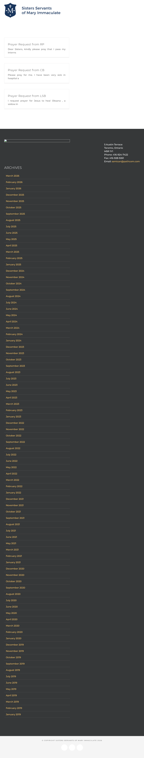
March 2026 (12, 175)
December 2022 (15, 423)
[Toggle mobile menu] (139, 5)
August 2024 (13, 296)
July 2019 (11, 676)
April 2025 (11, 245)
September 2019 (15, 663)
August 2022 (13, 448)
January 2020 (13, 638)
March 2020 (12, 625)
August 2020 (13, 594)
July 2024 (11, 302)
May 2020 (11, 613)
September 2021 (15, 518)
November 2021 (15, 505)
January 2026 (13, 188)
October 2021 (13, 511)
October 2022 (13, 435)
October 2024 (14, 283)
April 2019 (11, 695)
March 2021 (12, 549)
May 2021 (11, 543)
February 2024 (14, 334)
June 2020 (12, 606)
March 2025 (12, 252)
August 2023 (13, 372)
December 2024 (15, 271)
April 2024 (11, 321)
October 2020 (14, 581)
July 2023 (11, 378)
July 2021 (11, 530)
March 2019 (12, 701)
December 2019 (15, 644)
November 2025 (15, 201)
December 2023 (15, 347)
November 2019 (15, 651)
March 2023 (12, 404)
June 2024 (12, 309)
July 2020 (11, 600)
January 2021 (13, 562)
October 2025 (13, 207)
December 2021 (15, 499)
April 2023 (11, 397)
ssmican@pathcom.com (126, 161)
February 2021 (14, 556)
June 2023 (11, 385)
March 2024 (12, 328)
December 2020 (15, 568)
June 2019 (11, 682)
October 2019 (13, 657)
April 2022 (11, 473)
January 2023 (13, 416)
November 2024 (15, 277)
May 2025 (11, 239)
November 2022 (15, 429)
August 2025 (13, 220)
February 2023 (14, 410)
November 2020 (15, 575)
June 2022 (11, 461)
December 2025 (15, 194)
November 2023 (15, 353)
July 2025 (11, 226)
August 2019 (13, 670)
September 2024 (15, 290)
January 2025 (13, 264)
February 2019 (14, 708)
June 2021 (11, 537)
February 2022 (14, 486)
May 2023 (11, 391)
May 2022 (11, 467)
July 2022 (11, 454)
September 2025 (15, 213)
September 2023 (15, 366)
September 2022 (15, 442)
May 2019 (11, 689)
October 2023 (13, 359)
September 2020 (15, 587)
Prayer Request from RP (26, 44)
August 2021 (13, 524)
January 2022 (13, 492)
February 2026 (14, 182)
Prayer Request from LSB (27, 96)
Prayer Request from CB (26, 70)
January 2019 (13, 714)
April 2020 (11, 619)
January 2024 (13, 340)
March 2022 (12, 480)
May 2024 (11, 315)
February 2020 (14, 632)
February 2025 (14, 258)
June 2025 (11, 232)
